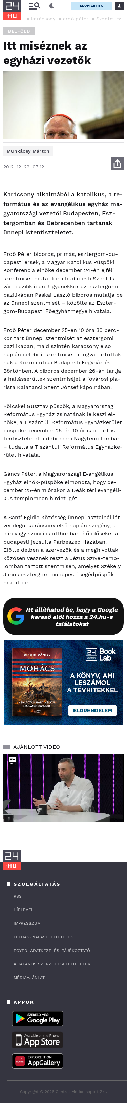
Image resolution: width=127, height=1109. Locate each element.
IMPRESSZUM (27, 923)
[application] (63, 788)
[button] (118, 18)
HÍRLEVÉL (24, 909)
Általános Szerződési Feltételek (52, 964)
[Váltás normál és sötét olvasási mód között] (52, 6)
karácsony (43, 18)
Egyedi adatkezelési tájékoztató (52, 950)
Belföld (19, 31)
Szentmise (108, 18)
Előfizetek (91, 5)
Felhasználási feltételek (43, 937)
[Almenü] (34, 6)
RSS (18, 896)
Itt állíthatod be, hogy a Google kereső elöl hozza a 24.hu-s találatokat (72, 616)
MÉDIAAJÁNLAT (29, 977)
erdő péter (76, 18)
